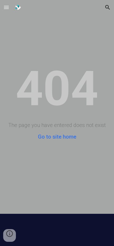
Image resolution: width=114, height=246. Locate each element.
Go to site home (57, 137)
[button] (6, 7)
